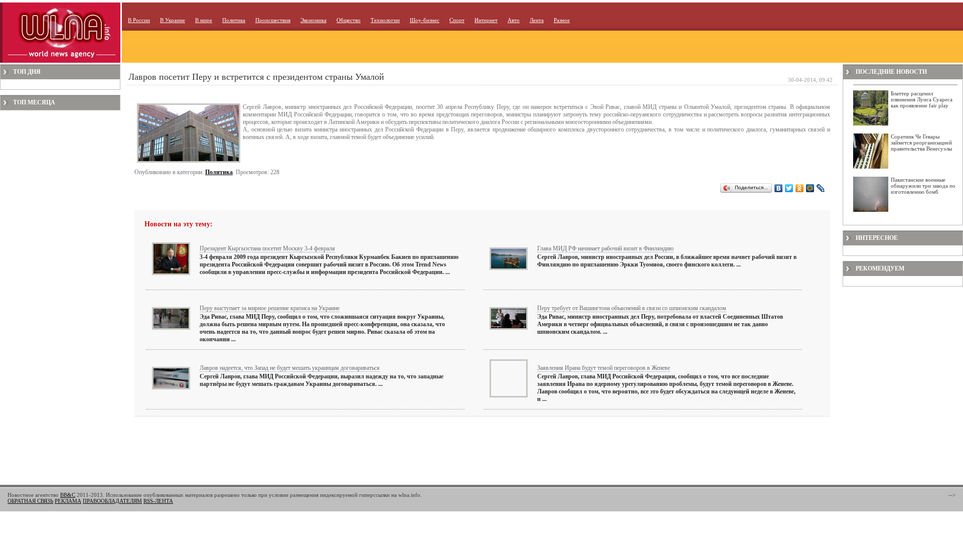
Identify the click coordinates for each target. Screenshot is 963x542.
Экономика (313, 20)
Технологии (385, 20)
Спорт (456, 20)
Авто (514, 20)
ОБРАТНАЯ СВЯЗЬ (30, 501)
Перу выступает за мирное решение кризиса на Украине (270, 308)
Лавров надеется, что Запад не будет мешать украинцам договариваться (290, 367)
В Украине (172, 20)
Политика (233, 20)
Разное (562, 20)
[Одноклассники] (799, 188)
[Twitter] (789, 188)
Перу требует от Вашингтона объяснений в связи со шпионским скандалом (631, 308)
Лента (537, 20)
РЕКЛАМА (68, 501)
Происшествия (272, 20)
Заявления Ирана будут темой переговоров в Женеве (603, 367)
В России (139, 20)
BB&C (67, 495)
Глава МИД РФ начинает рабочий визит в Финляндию (605, 248)
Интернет (486, 20)
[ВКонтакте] (778, 188)
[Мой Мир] (810, 188)
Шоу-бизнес (424, 20)
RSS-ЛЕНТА (158, 501)
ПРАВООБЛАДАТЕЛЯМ (112, 501)
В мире (203, 20)
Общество (349, 20)
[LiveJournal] (821, 188)
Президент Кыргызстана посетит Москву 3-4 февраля (267, 248)
